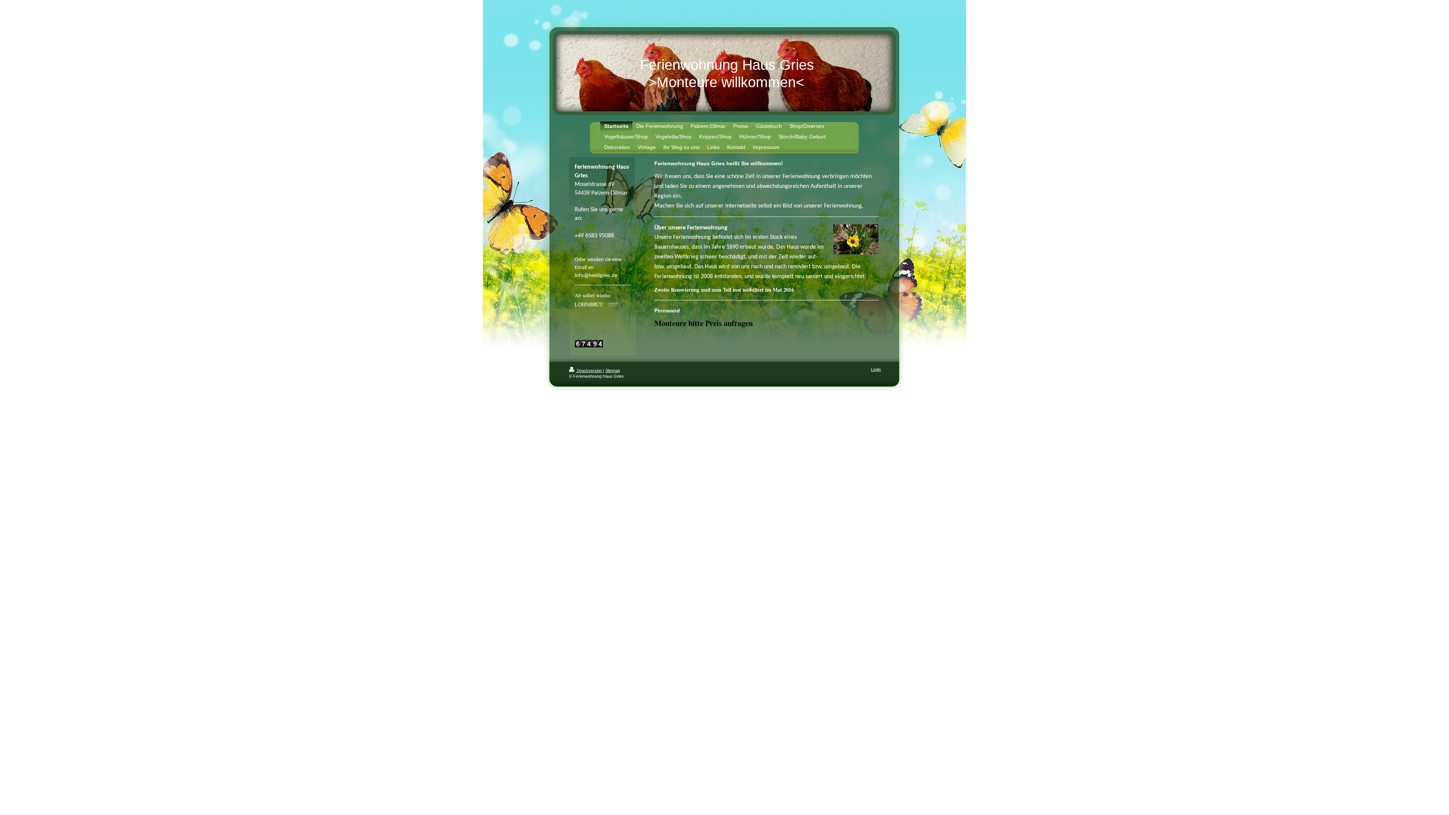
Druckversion (589, 370)
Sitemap (612, 370)
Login (876, 369)
